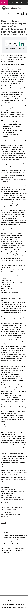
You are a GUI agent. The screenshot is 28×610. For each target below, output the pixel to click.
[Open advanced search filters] (21, 14)
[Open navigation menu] (2, 13)
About (7, 601)
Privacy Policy (22, 607)
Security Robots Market (8, 71)
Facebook (4, 525)
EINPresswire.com (7, 69)
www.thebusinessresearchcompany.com (12, 499)
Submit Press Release (8, 604)
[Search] (18, 14)
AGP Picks (4, 2)
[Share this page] (26, 13)
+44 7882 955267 (6, 516)
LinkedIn (3, 523)
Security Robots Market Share (10, 368)
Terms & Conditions (20, 604)
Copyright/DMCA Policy (9, 607)
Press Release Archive (16, 601)
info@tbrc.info (5, 518)
